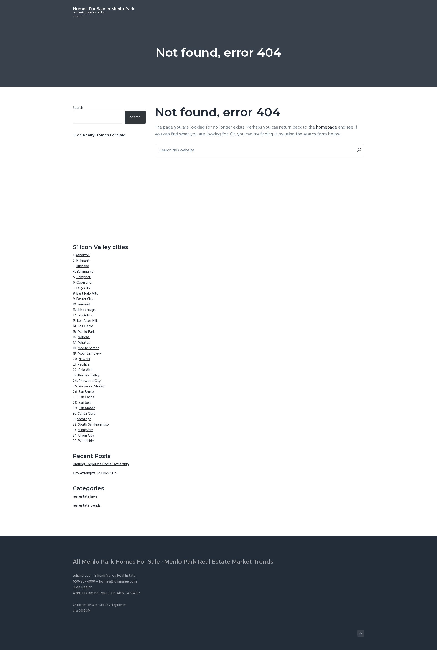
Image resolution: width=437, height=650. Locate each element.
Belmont (82, 261)
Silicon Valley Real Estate (115, 576)
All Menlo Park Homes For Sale (116, 561)
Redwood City (90, 381)
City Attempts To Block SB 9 (95, 473)
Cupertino (83, 283)
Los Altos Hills (87, 321)
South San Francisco (93, 425)
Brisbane (82, 266)
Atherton (83, 255)
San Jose (85, 403)
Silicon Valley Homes (112, 605)
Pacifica (83, 365)
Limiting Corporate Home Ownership (101, 464)
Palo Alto (86, 370)
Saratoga (84, 419)
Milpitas (84, 343)
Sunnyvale (85, 430)
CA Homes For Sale (85, 605)
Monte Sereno (88, 348)
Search (78, 108)
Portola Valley (88, 375)
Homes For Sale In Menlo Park (103, 8)
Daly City (83, 288)
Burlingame (85, 272)
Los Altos (85, 315)
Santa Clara (86, 414)
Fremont (84, 304)
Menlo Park (86, 332)
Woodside (86, 441)
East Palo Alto (87, 294)
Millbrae (84, 337)
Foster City (84, 299)
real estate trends (86, 506)
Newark (84, 359)
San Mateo (87, 408)
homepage (326, 127)
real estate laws (85, 497)
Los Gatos (86, 326)
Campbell (83, 277)
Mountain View (89, 354)
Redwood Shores (91, 386)
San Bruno (86, 392)
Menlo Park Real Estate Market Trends (218, 561)
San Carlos (86, 397)
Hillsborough (86, 310)
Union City (86, 436)
